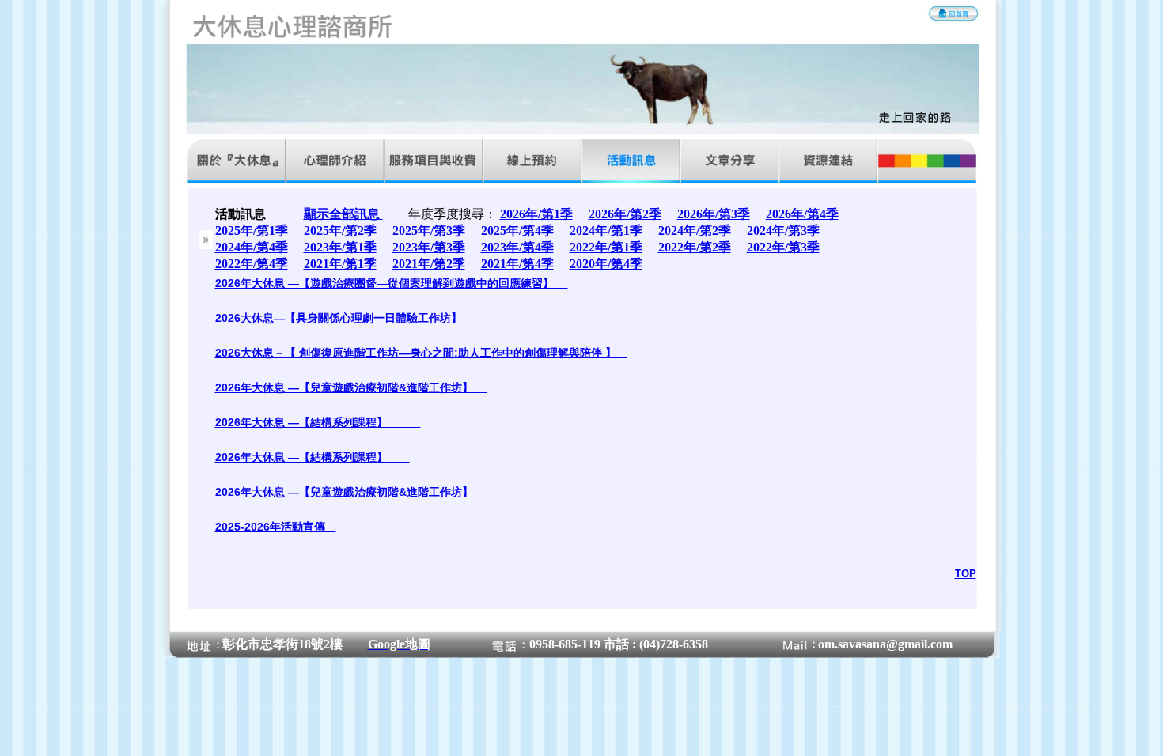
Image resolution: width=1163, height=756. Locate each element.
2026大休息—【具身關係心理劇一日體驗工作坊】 (344, 318)
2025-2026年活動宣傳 (275, 526)
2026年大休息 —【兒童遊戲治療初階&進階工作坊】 (351, 387)
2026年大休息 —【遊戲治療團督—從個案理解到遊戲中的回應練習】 (391, 283)
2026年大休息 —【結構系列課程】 (318, 422)
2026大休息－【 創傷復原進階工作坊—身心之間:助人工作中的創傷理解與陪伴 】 (421, 352)
